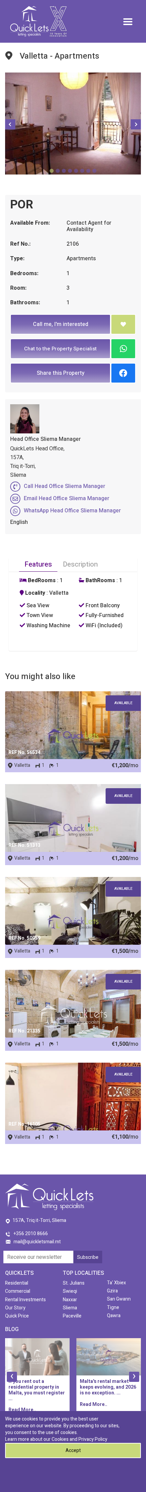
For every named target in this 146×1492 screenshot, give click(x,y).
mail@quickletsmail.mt (37, 1241)
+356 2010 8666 (31, 1233)
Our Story (15, 1307)
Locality (34, 593)
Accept (73, 1450)
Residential (16, 1283)
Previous (10, 124)
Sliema (70, 1307)
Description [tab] (80, 564)
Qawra (114, 1315)
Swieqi (70, 1291)
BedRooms (41, 580)
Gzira (112, 1290)
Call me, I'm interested (60, 324)
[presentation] (12, 1377)
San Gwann (119, 1299)
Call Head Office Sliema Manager (64, 486)
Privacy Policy (92, 1439)
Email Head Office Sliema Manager (66, 498)
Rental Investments (25, 1299)
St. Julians (74, 1283)
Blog (12, 1329)
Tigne (113, 1307)
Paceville (72, 1316)
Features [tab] (38, 564)
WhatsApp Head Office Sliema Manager (72, 511)
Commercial (17, 1291)
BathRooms (99, 580)
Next (136, 124)
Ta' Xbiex (116, 1282)
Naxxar (70, 1299)
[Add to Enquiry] (123, 324)
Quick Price (17, 1316)
